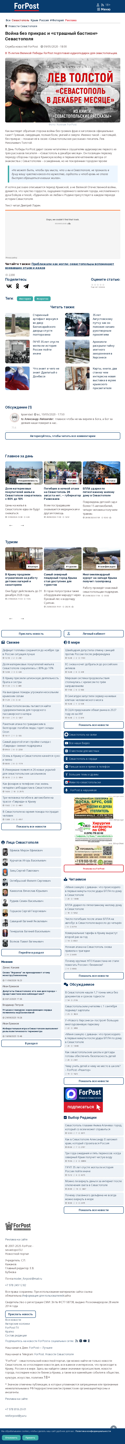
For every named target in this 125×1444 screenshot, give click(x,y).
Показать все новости (31, 826)
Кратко (9, 1331)
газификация (107, 566)
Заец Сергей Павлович (24, 870)
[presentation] (11, 525)
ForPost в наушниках (83, 790)
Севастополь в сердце (83, 758)
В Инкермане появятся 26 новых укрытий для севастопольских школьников (29, 771)
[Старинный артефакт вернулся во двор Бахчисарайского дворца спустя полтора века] (17, 315)
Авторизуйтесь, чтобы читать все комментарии (62, 436)
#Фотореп (57, 20)
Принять (30, 1437)
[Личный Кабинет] (98, 5)
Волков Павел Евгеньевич (26, 941)
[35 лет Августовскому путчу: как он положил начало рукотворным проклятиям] (77, 315)
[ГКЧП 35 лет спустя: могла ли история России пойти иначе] (17, 342)
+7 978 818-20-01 (16, 1409)
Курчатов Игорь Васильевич (28, 860)
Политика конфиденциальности (93, 1431)
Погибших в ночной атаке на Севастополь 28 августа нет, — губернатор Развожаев (62, 493)
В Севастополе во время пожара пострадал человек (31, 813)
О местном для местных (84, 750)
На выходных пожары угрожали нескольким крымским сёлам (30, 694)
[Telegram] (26, 286)
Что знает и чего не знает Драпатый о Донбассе (46, 372)
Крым (34, 20)
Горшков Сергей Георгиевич (28, 911)
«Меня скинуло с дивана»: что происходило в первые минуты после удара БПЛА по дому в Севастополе (93, 891)
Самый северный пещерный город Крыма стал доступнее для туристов (60, 579)
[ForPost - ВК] (81, 1341)
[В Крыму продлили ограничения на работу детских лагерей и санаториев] (24, 549)
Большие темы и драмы (84, 774)
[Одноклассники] (17, 286)
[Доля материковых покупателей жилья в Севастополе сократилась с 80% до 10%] (24, 463)
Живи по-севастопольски (85, 782)
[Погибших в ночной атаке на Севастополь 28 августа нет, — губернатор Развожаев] (62, 463)
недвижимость (29, 480)
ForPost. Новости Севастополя (54, 1354)
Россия (44, 20)
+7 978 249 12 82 (15, 1285)
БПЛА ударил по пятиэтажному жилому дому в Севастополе (99, 492)
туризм (72, 566)
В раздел (31, 1043)
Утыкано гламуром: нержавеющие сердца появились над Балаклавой (27, 1011)
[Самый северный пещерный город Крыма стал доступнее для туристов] (62, 549)
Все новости (13, 1320)
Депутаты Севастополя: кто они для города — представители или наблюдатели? (30, 992)
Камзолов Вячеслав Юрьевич (29, 891)
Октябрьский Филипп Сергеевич (30, 880)
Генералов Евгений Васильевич (30, 931)
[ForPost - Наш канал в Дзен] (91, 1341)
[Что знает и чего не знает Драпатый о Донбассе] (17, 368)
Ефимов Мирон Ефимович (26, 850)
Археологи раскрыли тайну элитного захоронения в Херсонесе (104, 349)
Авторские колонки (17, 1323)
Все (8, 20)
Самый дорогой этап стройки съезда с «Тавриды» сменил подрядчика (27, 743)
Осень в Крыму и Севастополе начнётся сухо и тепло (31, 758)
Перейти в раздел (31, 952)
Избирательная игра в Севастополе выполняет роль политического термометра (30, 1030)
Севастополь (20, 20)
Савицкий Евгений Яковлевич (28, 921)
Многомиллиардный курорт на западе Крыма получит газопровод (100, 578)
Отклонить (11, 1437)
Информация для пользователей (43, 1295)
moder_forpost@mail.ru (28, 1278)
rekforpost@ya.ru (16, 1416)
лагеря (33, 566)
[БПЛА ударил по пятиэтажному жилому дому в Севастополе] (101, 463)
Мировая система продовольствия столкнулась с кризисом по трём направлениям (87, 682)
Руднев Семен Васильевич (26, 901)
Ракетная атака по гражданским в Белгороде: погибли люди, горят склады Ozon (28, 728)
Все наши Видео (79, 743)
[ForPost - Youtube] (85, 1341)
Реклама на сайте (16, 1239)
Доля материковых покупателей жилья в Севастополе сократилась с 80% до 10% (23, 493)
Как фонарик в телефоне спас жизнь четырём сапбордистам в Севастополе (27, 785)
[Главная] (26, 5)
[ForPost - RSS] (77, 1341)
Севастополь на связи (83, 734)
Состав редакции (16, 1335)
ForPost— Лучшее (40, 1347)
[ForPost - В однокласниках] (88, 1341)
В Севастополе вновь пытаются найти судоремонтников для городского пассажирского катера (27, 710)
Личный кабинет (94, 633)
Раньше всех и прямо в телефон (89, 766)
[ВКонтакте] (9, 286)
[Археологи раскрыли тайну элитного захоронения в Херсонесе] (77, 342)
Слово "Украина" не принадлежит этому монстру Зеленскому (26, 974)
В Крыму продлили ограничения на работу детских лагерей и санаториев (21, 579)
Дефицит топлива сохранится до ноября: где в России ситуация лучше (31, 652)
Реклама (71, 20)
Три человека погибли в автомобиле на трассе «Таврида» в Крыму (28, 799)
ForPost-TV (12, 1327)
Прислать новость (31, 633)
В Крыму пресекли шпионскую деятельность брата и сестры (31, 680)
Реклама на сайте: (16, 1399)
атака (73, 480)
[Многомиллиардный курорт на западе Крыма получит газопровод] (101, 549)
